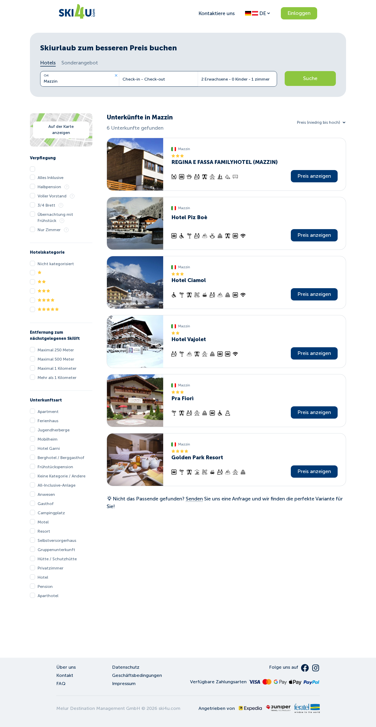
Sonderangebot (79, 62)
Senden (194, 498)
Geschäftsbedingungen (137, 675)
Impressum (124, 683)
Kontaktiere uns (216, 13)
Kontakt (64, 675)
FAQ (60, 683)
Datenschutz (125, 667)
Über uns (66, 667)
